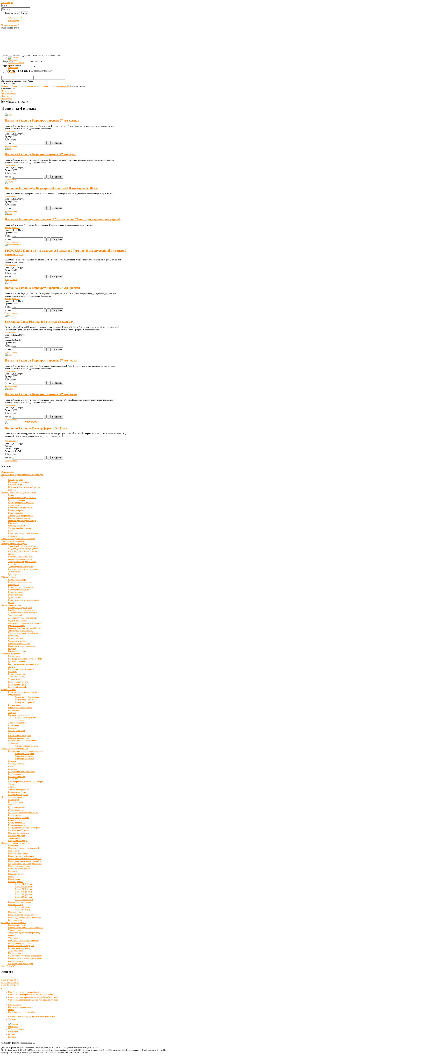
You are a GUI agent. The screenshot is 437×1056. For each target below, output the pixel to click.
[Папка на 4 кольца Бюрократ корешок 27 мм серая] (8, 148)
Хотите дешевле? (12, 131)
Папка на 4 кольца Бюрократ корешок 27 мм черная (41, 360)
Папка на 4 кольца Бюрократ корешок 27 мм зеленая (42, 120)
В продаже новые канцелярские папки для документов (31, 1017)
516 (10, 980)
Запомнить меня (12, 13)
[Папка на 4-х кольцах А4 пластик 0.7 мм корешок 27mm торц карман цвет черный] (8, 213)
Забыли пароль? (15, 18)
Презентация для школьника (20, 1007)
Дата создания (7, 96)
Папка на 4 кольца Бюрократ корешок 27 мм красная (42, 287)
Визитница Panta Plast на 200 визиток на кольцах (39, 321)
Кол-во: (8, 143)
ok (12, 2)
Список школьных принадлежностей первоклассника (30, 995)
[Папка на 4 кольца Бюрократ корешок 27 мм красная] (8, 282)
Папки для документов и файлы (34, 86)
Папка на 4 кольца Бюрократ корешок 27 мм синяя (41, 394)
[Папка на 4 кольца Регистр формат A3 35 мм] (21, 422)
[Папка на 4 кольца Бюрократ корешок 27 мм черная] (8, 354)
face (6, 2)
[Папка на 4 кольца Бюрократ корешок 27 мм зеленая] (8, 115)
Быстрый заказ (11, 146)
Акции (14, 86)
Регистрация (13, 20)
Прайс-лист (13, 1032)
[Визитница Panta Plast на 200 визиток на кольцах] (9, 316)
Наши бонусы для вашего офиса (22, 1012)
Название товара (8, 94)
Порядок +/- (6, 91)
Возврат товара (14, 1004)
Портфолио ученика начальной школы (24, 992)
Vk (2, 2)
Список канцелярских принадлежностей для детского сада (33, 1000)
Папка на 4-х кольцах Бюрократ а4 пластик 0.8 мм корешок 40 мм (51, 188)
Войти (23, 13)
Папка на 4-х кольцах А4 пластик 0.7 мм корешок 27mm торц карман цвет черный (63, 219)
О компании (13, 1026)
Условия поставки (16, 1029)
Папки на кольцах (59, 86)
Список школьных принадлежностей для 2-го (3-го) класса (33, 997)
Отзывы (11, 1034)
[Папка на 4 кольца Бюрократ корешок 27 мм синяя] (9, 388)
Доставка (12, 1019)
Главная (4, 86)
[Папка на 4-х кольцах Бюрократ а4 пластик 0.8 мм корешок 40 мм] (9, 182)
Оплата (11, 1009)
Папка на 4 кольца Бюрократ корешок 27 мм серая (40, 154)
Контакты (12, 1037)
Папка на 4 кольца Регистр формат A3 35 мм (36, 428)
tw (9, 2)
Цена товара (6, 99)
